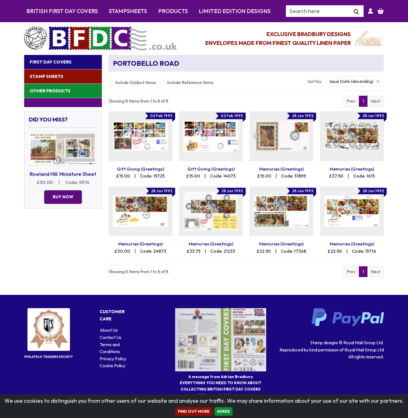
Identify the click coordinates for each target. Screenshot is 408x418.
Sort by (314, 81)
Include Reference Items (190, 82)
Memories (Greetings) (281, 169)
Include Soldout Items (135, 82)
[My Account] (370, 11)
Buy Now (63, 196)
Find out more (194, 411)
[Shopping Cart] (380, 11)
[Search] (356, 11)
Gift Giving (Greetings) (140, 169)
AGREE (223, 411)
